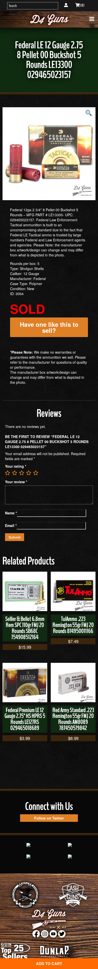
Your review (16, 481)
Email (11, 525)
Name (11, 512)
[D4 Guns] (49, 19)
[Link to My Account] (66, 5)
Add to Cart (49, 963)
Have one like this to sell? (49, 327)
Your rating (15, 466)
